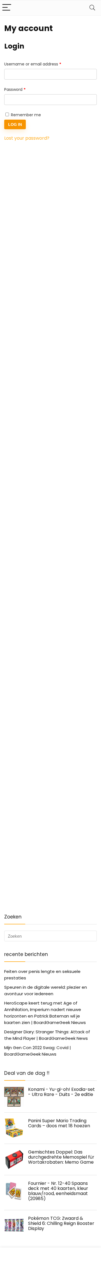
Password (23, 89)
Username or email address (41, 64)
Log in (15, 124)
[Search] (92, 7)
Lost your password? (26, 138)
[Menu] (6, 7)
